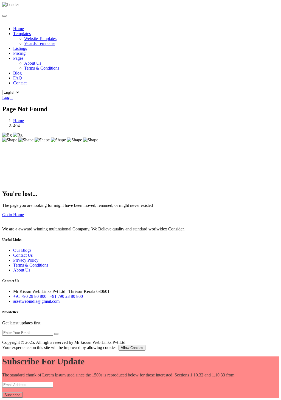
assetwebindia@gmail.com (36, 301)
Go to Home (13, 214)
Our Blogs (22, 250)
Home (18, 28)
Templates (22, 33)
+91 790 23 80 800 (66, 296)
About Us (32, 63)
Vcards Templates (39, 43)
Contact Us (23, 255)
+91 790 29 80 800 (30, 296)
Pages (18, 58)
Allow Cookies (132, 348)
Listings (20, 48)
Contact (20, 83)
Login (7, 97)
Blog (17, 73)
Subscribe (12, 395)
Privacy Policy (25, 260)
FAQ (17, 78)
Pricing (19, 53)
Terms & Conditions (41, 68)
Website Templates (40, 38)
